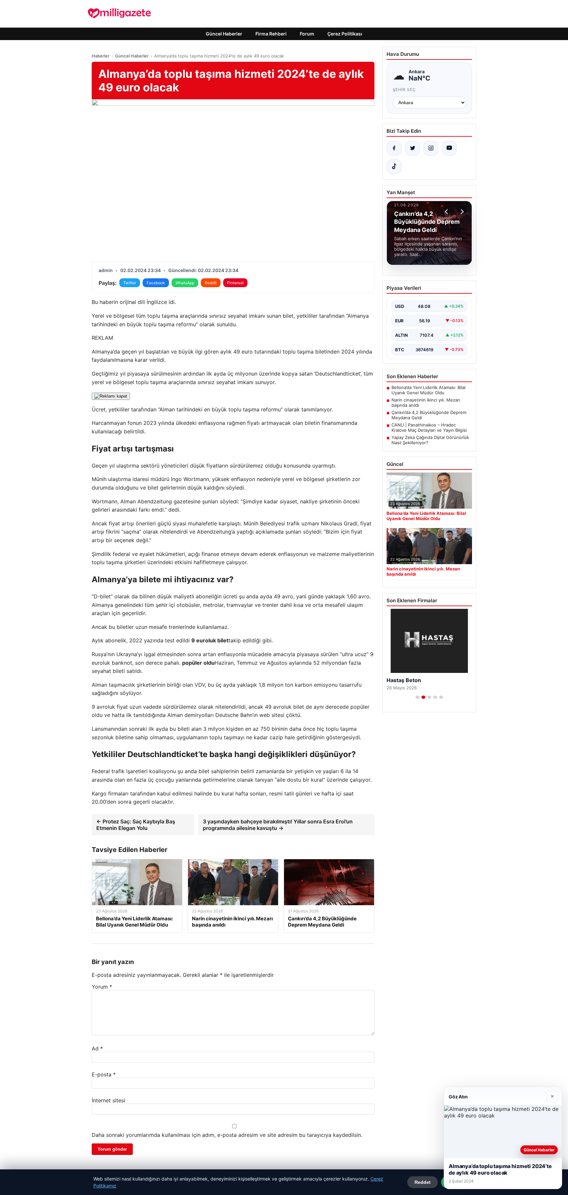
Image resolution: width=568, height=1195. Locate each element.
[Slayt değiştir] (417, 697)
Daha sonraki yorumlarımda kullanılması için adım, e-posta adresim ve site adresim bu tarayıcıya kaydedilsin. (227, 1135)
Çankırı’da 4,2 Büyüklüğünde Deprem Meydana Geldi (428, 415)
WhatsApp (185, 282)
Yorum (102, 986)
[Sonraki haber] (461, 211)
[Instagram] (430, 148)
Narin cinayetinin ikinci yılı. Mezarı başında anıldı (425, 402)
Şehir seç (404, 89)
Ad (97, 1048)
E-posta (104, 1074)
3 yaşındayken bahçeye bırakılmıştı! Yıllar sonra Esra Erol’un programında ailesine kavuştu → (278, 824)
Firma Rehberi (271, 33)
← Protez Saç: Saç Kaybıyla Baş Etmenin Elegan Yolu (135, 824)
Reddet (422, 1182)
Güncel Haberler (224, 33)
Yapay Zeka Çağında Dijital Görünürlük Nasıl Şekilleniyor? (430, 440)
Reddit (211, 282)
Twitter (129, 282)
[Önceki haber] (447, 211)
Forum (307, 33)
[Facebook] (394, 148)
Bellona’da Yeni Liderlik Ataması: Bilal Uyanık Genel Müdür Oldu (428, 390)
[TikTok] (394, 166)
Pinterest (235, 282)
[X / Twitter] (412, 148)
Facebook (156, 282)
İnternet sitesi (108, 1100)
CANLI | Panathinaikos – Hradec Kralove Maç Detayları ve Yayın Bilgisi (429, 427)
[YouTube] (449, 148)
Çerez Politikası (344, 33)
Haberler (100, 55)
